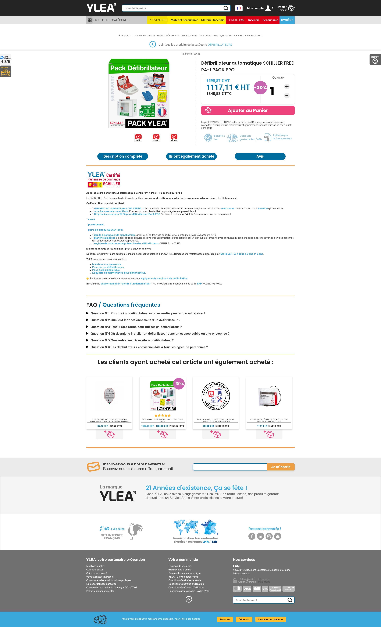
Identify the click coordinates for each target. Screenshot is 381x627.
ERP (199, 284)
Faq (236, 566)
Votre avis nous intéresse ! (100, 577)
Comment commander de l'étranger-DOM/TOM (111, 588)
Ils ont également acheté (191, 156)
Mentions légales (95, 566)
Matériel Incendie (212, 20)
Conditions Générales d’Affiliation (186, 588)
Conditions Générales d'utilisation (186, 584)
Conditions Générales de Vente (184, 581)
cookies (196, 619)
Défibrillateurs (220, 44)
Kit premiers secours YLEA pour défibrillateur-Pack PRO (127, 214)
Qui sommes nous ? (96, 573)
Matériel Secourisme (184, 20)
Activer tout (225, 619)
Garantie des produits (179, 570)
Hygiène (287, 20)
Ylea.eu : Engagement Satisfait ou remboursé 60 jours (261, 570)
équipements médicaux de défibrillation (164, 279)
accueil (125, 35)
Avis (260, 156)
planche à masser (104, 238)
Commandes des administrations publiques (108, 581)
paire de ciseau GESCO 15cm (105, 230)
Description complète (122, 156)
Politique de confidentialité (100, 591)
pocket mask (95, 225)
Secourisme (270, 20)
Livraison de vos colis (179, 566)
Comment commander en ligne (184, 573)
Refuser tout (244, 619)
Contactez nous (94, 570)
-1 (119, 209)
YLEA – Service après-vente (183, 577)
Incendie (254, 20)
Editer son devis (241, 574)
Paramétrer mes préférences (270, 619)
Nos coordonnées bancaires (101, 584)
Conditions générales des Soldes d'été (188, 591)
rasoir (91, 220)
